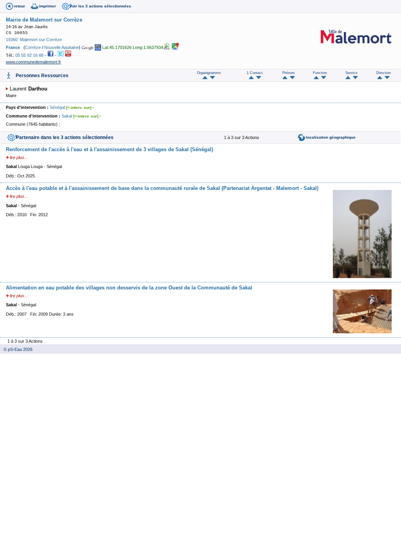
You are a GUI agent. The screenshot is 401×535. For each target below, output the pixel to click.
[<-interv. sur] (78, 107)
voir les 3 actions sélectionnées (100, 6)
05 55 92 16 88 (29, 55)
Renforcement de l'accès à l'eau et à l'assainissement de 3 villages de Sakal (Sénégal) (109, 149)
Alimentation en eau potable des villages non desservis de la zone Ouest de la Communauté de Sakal (129, 288)
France (13, 47)
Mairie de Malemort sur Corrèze (44, 20)
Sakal (66, 116)
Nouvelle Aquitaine (61, 47)
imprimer (47, 6)
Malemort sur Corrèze (41, 39)
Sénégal (57, 107)
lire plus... (19, 157)
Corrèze (33, 47)
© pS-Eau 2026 (16, 349)
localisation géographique (331, 137)
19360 (12, 39)
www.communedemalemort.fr (33, 62)
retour (19, 6)
